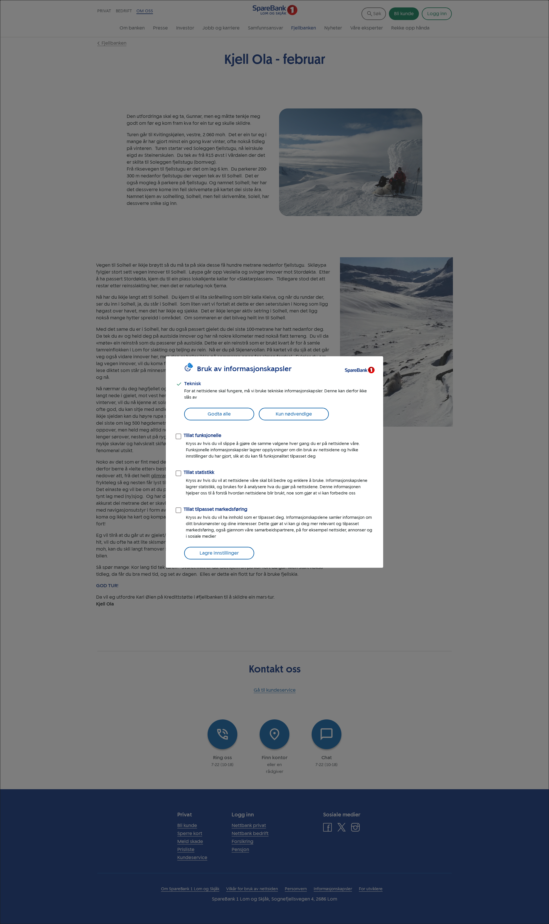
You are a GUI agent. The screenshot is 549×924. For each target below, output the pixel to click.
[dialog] (274, 462)
